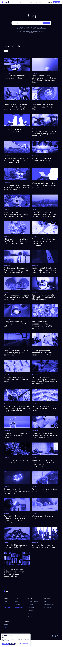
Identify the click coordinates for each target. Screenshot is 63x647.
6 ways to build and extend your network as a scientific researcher (16, 380)
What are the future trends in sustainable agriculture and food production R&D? (16, 214)
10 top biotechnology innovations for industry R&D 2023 (16, 324)
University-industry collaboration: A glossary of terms (44, 408)
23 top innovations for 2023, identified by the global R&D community (16, 353)
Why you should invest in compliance (42, 517)
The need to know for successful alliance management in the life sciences (42, 325)
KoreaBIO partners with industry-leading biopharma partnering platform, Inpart (44, 214)
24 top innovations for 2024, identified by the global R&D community (16, 297)
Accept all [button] (5, 643)
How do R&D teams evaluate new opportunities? (16, 546)
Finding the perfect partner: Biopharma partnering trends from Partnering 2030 (16, 270)
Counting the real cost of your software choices (45, 490)
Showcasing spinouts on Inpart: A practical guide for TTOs (44, 107)
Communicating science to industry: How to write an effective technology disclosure (16, 519)
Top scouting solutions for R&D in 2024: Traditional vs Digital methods (43, 297)
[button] (15, 2)
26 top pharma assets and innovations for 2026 (15, 77)
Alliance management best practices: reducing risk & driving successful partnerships (43, 463)
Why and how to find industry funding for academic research (16, 435)
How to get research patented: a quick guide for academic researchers (43, 353)
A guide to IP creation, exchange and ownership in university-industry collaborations (16, 573)
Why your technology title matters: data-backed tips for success (45, 185)
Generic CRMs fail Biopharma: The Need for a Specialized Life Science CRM (17, 160)
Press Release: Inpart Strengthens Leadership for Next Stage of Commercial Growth (44, 79)
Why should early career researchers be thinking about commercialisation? (45, 435)
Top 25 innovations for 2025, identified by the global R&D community (44, 134)
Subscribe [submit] (46, 23)
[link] (50, 2)
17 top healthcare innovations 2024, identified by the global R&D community (17, 187)
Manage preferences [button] (23, 643)
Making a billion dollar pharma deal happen (17, 461)
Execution (6, 102)
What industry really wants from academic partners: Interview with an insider (15, 107)
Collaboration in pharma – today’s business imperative (44, 546)
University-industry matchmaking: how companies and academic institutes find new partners (45, 381)
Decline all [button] (12, 643)
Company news (36, 73)
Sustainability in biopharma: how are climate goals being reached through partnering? (44, 270)
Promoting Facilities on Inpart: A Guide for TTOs (14, 130)
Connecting (7, 73)
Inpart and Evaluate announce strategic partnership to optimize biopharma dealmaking (45, 242)
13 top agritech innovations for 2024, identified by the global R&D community (16, 241)
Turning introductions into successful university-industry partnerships (17, 491)
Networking (7, 374)
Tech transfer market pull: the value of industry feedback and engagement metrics (17, 408)
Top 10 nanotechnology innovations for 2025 (42, 159)
